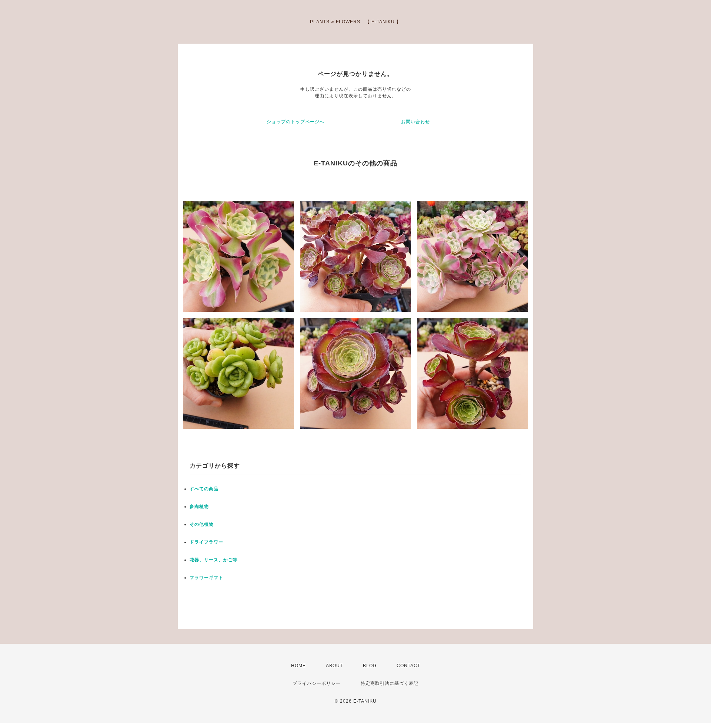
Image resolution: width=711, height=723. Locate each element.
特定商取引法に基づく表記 (389, 683)
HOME (298, 665)
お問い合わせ (415, 121)
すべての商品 (204, 488)
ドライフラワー (206, 542)
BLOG (370, 665)
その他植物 (202, 524)
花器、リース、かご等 (214, 559)
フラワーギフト (206, 577)
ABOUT (334, 665)
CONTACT (408, 665)
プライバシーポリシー (317, 683)
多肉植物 (199, 506)
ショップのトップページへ (295, 121)
